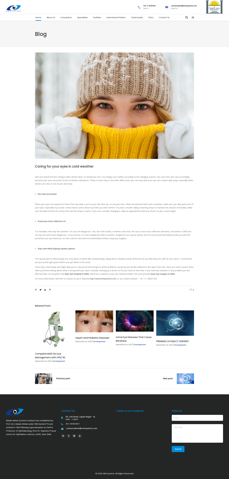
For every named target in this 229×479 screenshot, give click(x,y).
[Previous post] (43, 379)
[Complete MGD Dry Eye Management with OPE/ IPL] (54, 329)
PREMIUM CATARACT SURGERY (172, 341)
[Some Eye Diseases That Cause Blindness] (135, 321)
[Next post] (185, 379)
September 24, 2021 (43, 361)
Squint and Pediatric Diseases (92, 337)
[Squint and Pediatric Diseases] (94, 321)
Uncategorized (59, 361)
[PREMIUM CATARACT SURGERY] (175, 323)
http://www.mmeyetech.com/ (103, 278)
